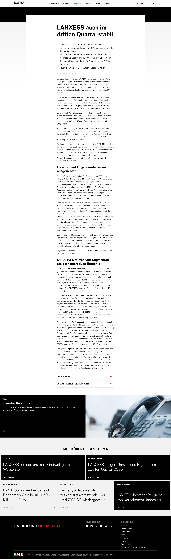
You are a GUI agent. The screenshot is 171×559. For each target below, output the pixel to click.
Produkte (66, 3)
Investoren (77, 3)
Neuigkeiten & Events (47, 18)
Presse (88, 3)
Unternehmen (54, 3)
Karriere (97, 3)
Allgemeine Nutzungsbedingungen (75, 555)
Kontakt (107, 3)
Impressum (98, 555)
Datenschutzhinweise (46, 555)
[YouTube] (101, 526)
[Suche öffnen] (154, 3)
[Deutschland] (137, 3)
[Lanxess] (20, 555)
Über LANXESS (64, 377)
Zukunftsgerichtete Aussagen (73, 384)
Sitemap (109, 555)
